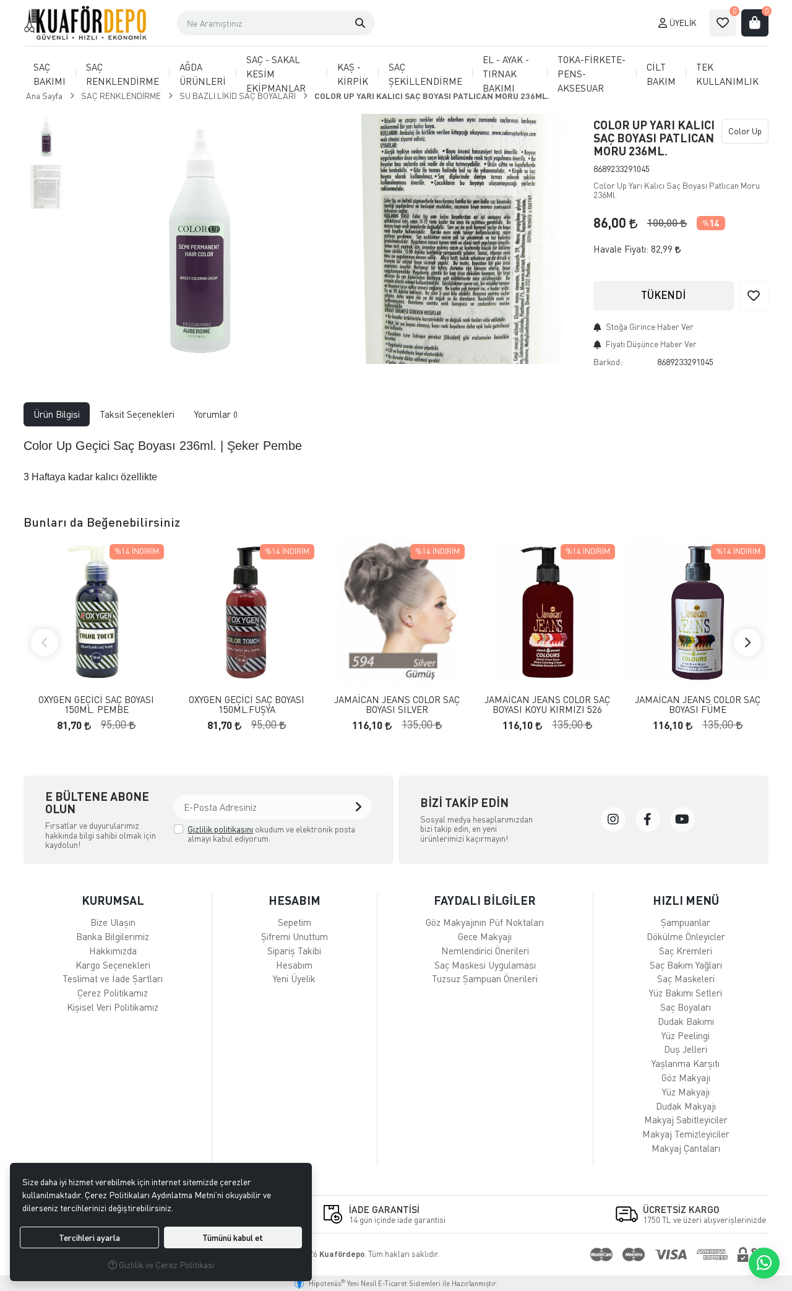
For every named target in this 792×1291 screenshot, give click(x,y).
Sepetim (294, 922)
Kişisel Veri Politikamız (112, 1007)
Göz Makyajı (685, 1077)
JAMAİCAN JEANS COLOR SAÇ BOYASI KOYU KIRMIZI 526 (547, 704)
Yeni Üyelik (294, 978)
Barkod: (607, 361)
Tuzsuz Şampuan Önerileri (485, 978)
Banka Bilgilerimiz (112, 936)
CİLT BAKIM (661, 74)
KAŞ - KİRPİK (352, 74)
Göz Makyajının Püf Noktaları (485, 922)
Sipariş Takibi (294, 950)
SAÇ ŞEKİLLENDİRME (425, 74)
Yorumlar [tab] (216, 414)
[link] (613, 819)
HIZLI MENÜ (686, 900)
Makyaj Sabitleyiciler (686, 1119)
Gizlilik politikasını (220, 829)
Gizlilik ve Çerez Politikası (165, 1264)
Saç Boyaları (685, 1007)
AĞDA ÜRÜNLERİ (202, 74)
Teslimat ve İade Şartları (112, 978)
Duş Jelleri (685, 1049)
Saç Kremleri (685, 950)
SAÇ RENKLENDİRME (122, 74)
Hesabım (294, 964)
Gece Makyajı (485, 936)
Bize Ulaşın (113, 922)
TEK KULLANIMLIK (727, 74)
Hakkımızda (113, 950)
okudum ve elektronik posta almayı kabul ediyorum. (271, 834)
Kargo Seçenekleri (112, 964)
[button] (360, 23)
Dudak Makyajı (686, 1106)
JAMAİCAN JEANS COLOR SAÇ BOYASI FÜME (697, 704)
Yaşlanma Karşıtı (686, 1063)
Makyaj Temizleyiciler (686, 1133)
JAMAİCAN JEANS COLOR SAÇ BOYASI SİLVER (397, 704)
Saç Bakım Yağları (686, 964)
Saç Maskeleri (686, 978)
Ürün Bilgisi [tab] (56, 414)
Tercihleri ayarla (89, 1237)
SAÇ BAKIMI (49, 74)
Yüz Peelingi (685, 1035)
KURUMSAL (113, 900)
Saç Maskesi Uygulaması (485, 964)
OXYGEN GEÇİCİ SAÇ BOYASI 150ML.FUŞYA (246, 704)
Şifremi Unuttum (294, 936)
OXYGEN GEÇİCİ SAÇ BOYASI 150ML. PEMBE (96, 704)
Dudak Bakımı (686, 1021)
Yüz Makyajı (686, 1091)
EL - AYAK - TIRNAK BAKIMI (506, 73)
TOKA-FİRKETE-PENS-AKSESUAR (591, 73)
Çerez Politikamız (112, 992)
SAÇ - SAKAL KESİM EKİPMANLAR (276, 73)
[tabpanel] (396, 460)
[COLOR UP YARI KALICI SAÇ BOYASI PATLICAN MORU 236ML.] (199, 239)
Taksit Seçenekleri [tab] (137, 414)
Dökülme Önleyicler (686, 936)
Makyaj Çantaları (686, 1148)
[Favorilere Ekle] (753, 296)
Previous (44, 642)
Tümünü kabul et (232, 1237)
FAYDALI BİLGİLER (485, 900)
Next (747, 642)
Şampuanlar (685, 922)
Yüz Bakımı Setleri (685, 992)
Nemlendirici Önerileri (485, 950)
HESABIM (295, 900)
